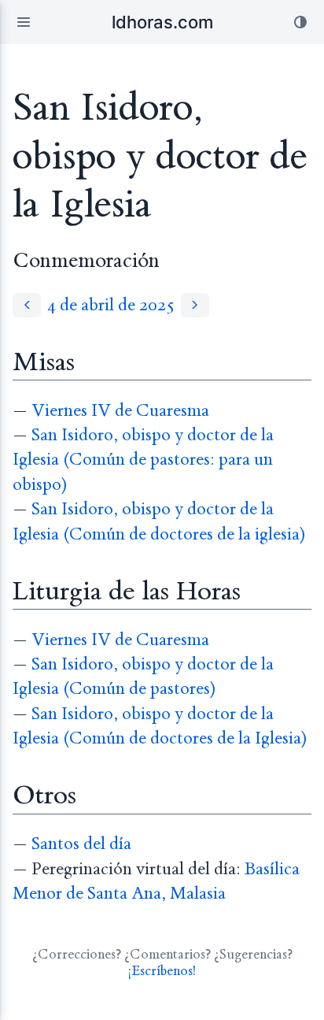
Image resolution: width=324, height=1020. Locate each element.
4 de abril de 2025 (111, 305)
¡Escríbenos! (162, 971)
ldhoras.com (162, 22)
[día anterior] (27, 305)
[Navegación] (23, 22)
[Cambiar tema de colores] (300, 22)
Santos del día (81, 844)
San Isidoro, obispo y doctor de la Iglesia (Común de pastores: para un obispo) (143, 460)
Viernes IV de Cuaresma (120, 410)
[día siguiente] (195, 305)
